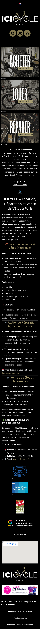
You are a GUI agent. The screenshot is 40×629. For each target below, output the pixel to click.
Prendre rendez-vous (11, 373)
